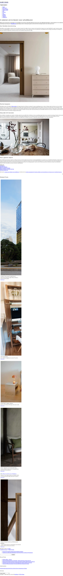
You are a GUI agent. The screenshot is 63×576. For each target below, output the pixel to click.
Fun (3, 13)
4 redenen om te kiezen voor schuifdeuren (11, 172)
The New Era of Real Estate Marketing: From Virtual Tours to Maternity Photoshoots (17, 552)
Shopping (4, 15)
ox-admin (9, 548)
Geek (3, 11)
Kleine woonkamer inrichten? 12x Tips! (7, 169)
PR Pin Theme (21, 574)
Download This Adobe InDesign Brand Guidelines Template (12, 551)
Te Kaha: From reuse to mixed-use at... (8, 276)
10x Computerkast (4, 356)
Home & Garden (5, 9)
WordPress (16, 574)
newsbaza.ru (4, 17)
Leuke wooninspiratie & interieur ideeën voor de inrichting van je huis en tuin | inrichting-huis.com (44, 172)
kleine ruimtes (14, 106)
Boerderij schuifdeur (3, 167)
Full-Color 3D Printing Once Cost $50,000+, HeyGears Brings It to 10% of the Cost (16, 560)
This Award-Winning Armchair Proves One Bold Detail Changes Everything (15, 563)
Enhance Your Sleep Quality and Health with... (10, 475)
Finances (4, 12)
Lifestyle (3, 14)
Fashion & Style (5, 10)
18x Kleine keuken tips (4, 170)
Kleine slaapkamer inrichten (5, 168)
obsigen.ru (4, 16)
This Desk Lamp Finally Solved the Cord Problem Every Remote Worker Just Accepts (17, 562)
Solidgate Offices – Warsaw (7, 559)
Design (3, 6)
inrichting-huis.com (4, 549)
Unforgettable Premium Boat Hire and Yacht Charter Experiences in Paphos (13, 568)
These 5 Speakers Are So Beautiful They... (9, 467)
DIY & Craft (4, 8)
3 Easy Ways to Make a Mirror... (7, 403)
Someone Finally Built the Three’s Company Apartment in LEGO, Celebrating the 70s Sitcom (18, 561)
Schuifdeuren (2, 165)
